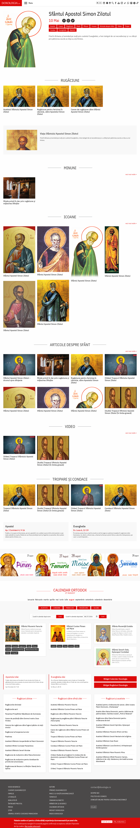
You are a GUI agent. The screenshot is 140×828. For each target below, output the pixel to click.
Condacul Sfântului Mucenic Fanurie (64, 750)
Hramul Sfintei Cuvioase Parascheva (23, 814)
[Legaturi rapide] (137, 3)
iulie (66, 599)
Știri (10, 810)
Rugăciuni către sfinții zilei (70, 698)
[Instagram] (121, 3)
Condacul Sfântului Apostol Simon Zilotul (120, 509)
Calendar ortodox (70, 591)
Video (120, 26)
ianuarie (31, 599)
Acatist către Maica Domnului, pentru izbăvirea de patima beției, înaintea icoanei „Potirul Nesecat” (114, 712)
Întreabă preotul (15, 804)
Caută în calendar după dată (74, 616)
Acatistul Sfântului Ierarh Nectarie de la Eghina (113, 736)
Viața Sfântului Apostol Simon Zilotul (59, 133)
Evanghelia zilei (58, 677)
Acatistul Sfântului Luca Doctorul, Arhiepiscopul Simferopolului (114, 746)
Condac (52, 30)
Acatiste (44, 608)
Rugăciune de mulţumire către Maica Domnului (22, 755)
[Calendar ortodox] (104, 3)
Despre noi (95, 793)
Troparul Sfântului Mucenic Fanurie (64, 741)
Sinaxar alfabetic (56, 800)
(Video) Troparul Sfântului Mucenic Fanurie (67, 768)
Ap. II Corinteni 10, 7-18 (12, 687)
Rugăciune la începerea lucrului (17, 732)
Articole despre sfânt (107, 26)
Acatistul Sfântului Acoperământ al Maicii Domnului (24, 741)
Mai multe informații (32, 826)
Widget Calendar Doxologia (115, 678)
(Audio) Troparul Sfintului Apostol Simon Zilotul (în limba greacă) (119, 412)
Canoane (56, 608)
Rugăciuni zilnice (24, 698)
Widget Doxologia (56, 810)
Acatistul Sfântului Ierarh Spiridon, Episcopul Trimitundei (113, 726)
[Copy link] (73, 20)
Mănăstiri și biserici (57, 804)
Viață (78, 26)
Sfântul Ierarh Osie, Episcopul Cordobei (120, 651)
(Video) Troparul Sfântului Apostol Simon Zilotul (120, 379)
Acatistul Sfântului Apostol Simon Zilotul (18, 110)
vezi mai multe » (131, 174)
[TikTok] (125, 3)
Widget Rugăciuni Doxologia (115, 685)
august (71, 599)
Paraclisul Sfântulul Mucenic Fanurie (64, 725)
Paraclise (70, 608)
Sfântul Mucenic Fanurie (31, 626)
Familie (11, 794)
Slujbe (96, 608)
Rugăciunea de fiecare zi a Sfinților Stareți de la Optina (23, 767)
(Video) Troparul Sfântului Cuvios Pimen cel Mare (69, 764)
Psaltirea (8, 736)
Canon (61, 26)
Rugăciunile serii (11, 709)
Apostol (72, 30)
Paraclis (14, 646)
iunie (62, 599)
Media (10, 807)
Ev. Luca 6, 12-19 (80, 530)
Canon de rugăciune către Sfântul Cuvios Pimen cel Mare (70, 731)
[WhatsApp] (128, 3)
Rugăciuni (69, 26)
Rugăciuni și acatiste (115, 698)
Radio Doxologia (56, 814)
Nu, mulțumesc (119, 822)
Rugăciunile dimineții (13, 705)
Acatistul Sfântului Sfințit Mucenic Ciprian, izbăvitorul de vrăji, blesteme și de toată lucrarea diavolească (114, 759)
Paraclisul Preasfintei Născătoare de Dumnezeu (23, 714)
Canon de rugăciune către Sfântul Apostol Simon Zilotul (85, 110)
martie (46, 599)
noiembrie (98, 599)
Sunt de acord (107, 822)
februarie (38, 599)
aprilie (52, 599)
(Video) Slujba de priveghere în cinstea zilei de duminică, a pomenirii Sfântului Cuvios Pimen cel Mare (69, 757)
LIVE (99, 3)
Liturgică (12, 797)
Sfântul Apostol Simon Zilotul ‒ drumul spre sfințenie (17, 379)
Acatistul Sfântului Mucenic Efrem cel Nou (112, 732)
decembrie (108, 599)
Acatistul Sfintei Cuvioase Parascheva (19, 746)
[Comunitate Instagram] (131, 3)
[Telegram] (134, 3)
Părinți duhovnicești (58, 790)
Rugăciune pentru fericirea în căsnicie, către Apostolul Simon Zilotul (51, 111)
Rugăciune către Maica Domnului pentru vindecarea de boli (111, 719)
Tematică (53, 797)
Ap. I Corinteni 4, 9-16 (15, 530)
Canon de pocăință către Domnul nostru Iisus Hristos (22, 719)
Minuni (86, 26)
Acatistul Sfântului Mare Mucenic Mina (110, 752)
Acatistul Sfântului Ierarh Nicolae (17, 750)
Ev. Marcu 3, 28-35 (56, 687)
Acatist (52, 26)
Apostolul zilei (12, 677)
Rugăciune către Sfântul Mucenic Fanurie (66, 714)
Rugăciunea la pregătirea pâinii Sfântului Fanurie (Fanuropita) (69, 719)
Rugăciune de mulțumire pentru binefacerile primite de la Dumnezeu (22, 760)
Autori (52, 787)
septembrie (79, 599)
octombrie (89, 599)
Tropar (127, 26)
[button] (28, 3)
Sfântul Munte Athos (32, 649)
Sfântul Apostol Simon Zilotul (16, 276)
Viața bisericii (14, 787)
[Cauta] (112, 3)
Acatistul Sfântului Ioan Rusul (107, 741)
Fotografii (14, 653)
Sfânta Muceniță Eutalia (122, 626)
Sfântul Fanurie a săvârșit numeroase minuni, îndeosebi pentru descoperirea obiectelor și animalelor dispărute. (31, 631)
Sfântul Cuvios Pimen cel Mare (76, 627)
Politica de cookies (99, 796)
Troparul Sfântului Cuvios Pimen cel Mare (66, 736)
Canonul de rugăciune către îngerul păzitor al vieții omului (24, 726)
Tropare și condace (70, 479)
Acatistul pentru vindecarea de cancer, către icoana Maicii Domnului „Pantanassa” (115, 706)
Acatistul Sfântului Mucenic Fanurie (64, 705)
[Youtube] (118, 3)
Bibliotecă (12, 800)
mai (57, 599)
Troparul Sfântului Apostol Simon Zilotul (17, 509)
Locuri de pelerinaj (18, 649)
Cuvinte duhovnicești (17, 790)
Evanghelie (62, 30)
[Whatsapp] (68, 20)
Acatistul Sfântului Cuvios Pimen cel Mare (66, 709)
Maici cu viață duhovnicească (61, 794)
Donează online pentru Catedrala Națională (109, 800)
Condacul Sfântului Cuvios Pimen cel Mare (66, 746)
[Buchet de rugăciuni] (110, 3)
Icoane (94, 26)
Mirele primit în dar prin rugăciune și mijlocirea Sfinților (19, 202)
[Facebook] (115, 3)
